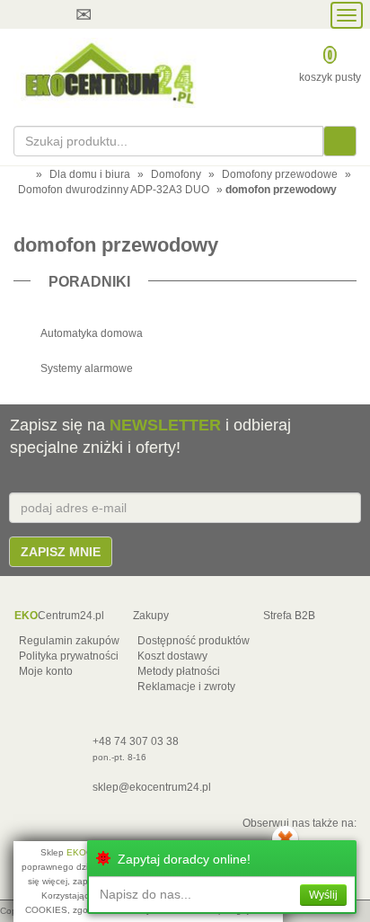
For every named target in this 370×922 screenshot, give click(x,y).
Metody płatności (178, 671)
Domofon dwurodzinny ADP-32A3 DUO (113, 189)
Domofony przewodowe (280, 174)
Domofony (176, 174)
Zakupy (151, 615)
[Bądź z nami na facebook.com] (185, 14)
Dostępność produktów (193, 640)
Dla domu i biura (89, 174)
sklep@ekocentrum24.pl (151, 787)
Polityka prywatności (69, 656)
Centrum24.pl (59, 615)
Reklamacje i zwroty (186, 686)
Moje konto (46, 671)
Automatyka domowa (91, 333)
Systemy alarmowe (86, 368)
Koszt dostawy (172, 656)
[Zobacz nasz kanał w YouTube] (151, 14)
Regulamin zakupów (69, 640)
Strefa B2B (289, 615)
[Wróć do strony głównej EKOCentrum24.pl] (107, 73)
